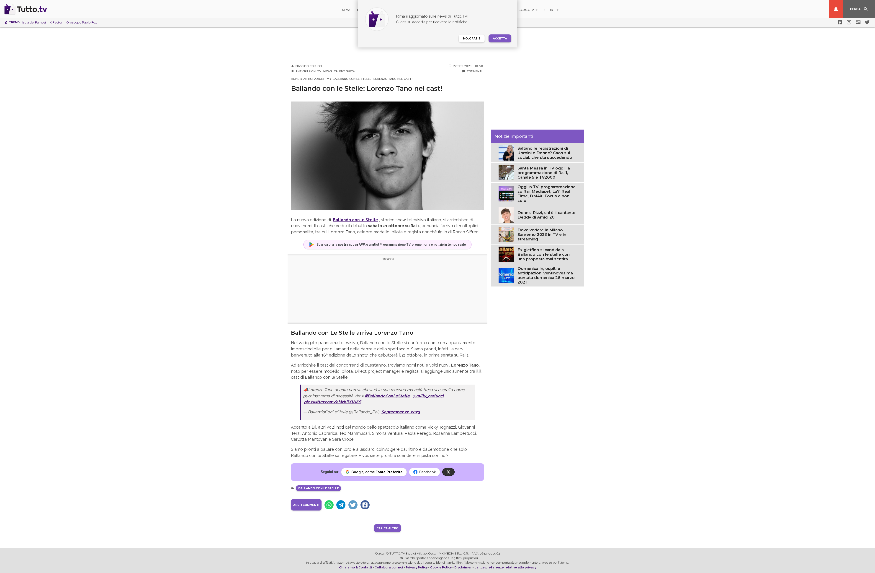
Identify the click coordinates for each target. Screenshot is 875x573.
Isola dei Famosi (34, 22)
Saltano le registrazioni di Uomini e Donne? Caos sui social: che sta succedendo (544, 153)
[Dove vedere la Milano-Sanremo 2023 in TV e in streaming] (506, 234)
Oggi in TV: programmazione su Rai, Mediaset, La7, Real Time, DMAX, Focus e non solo (546, 194)
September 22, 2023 (400, 411)
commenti (474, 71)
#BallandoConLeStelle (387, 395)
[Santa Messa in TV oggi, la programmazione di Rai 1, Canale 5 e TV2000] (506, 172)
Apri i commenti (306, 505)
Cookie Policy (441, 567)
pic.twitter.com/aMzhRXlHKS (332, 401)
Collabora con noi (389, 567)
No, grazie (471, 38)
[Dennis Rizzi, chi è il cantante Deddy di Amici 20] (506, 214)
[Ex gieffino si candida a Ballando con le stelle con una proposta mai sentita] (506, 254)
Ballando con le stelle (318, 488)
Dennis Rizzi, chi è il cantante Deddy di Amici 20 (546, 214)
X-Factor (56, 22)
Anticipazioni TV (308, 71)
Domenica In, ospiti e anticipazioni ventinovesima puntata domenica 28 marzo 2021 (546, 275)
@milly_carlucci (428, 395)
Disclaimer (463, 567)
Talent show (344, 71)
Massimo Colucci (309, 66)
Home (295, 79)
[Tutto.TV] (38, 9)
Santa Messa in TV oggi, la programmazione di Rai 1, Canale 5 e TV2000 (543, 173)
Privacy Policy (416, 567)
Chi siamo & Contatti (355, 567)
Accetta (500, 38)
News (346, 10)
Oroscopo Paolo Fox (81, 22)
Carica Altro (387, 528)
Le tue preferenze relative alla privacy (505, 567)
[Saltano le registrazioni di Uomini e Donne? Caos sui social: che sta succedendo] (506, 152)
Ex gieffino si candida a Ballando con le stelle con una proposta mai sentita (543, 254)
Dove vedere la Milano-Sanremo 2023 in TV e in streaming (541, 234)
